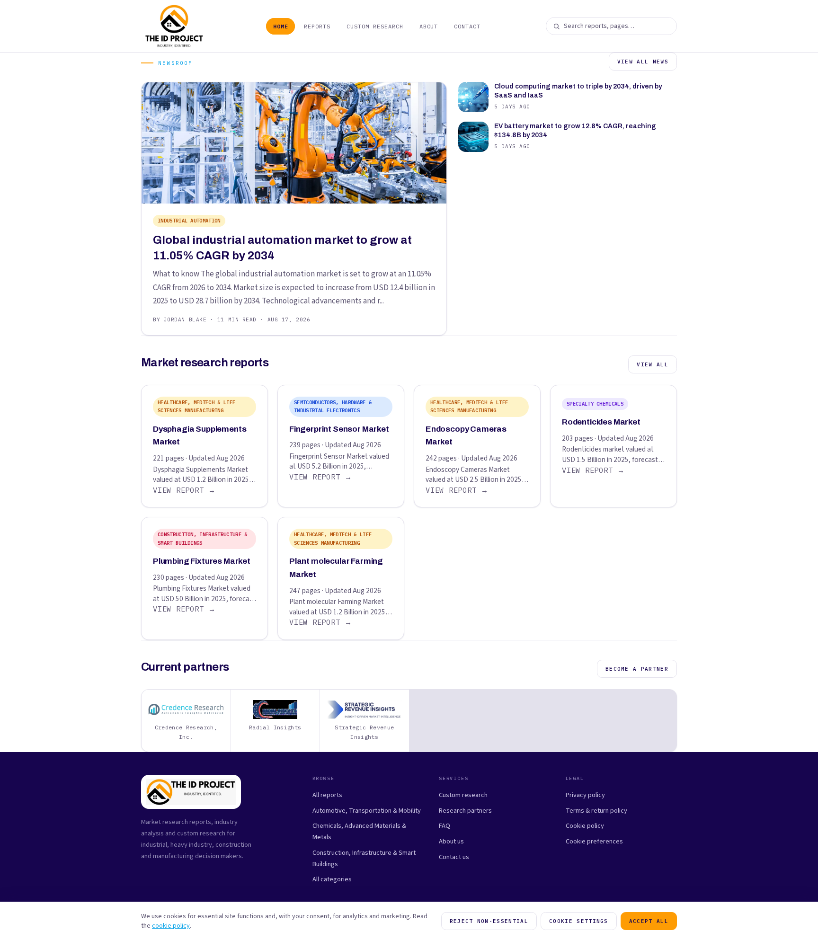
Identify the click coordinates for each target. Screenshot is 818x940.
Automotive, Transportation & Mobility (366, 811)
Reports (317, 26)
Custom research (463, 795)
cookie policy (171, 926)
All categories (332, 879)
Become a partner (636, 668)
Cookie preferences (594, 841)
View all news (642, 61)
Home (280, 26)
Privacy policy (585, 795)
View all (652, 364)
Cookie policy (585, 826)
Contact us (454, 857)
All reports (327, 795)
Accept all (648, 921)
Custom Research (375, 26)
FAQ (444, 826)
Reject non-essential (489, 921)
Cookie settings (578, 921)
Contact (467, 26)
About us (451, 841)
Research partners (465, 811)
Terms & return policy (596, 811)
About (428, 26)
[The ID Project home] (174, 26)
